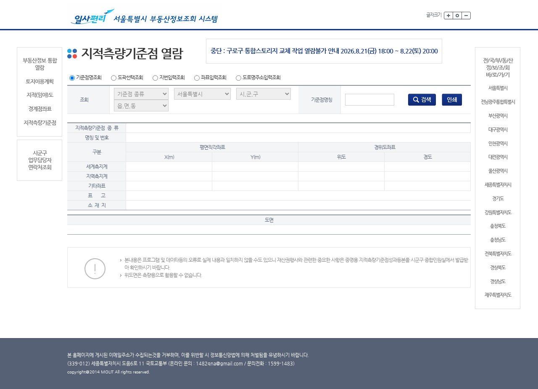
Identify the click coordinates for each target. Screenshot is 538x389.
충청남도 (497, 240)
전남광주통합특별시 (498, 102)
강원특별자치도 (498, 212)
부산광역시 (497, 116)
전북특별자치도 (498, 254)
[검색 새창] (422, 99)
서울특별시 (497, 88)
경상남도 (497, 281)
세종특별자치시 (498, 185)
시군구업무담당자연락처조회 (39, 160)
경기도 (498, 198)
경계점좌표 (39, 109)
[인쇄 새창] (452, 99)
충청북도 (497, 226)
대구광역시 (497, 129)
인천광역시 (497, 143)
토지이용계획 (39, 81)
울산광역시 (497, 171)
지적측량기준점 (40, 122)
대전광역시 (497, 157)
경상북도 (497, 267)
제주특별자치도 (498, 295)
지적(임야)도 (39, 95)
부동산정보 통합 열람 (40, 64)
